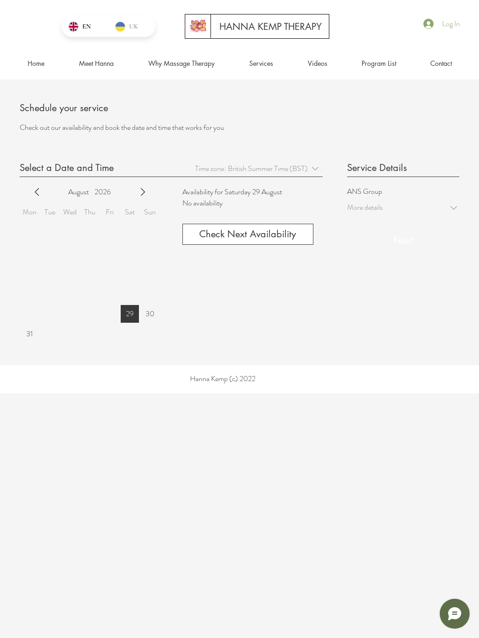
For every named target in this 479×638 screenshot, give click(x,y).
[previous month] (37, 192)
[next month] (142, 192)
